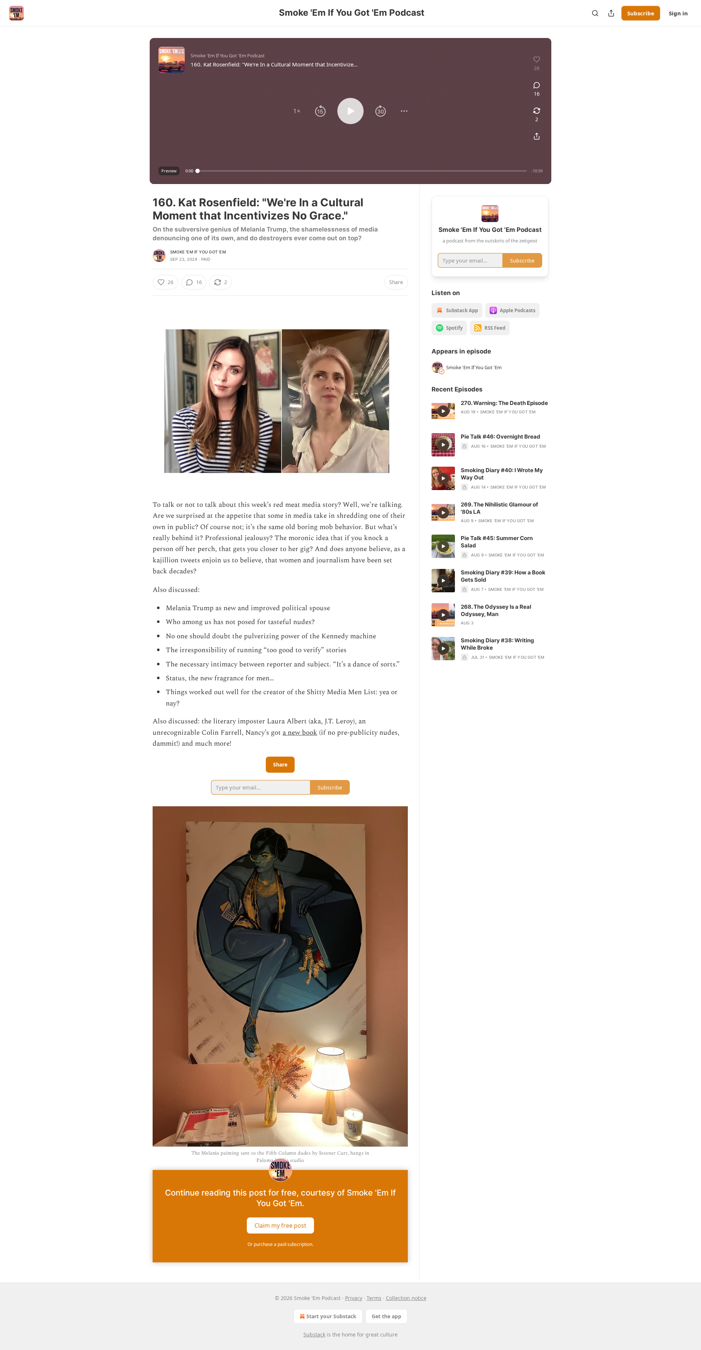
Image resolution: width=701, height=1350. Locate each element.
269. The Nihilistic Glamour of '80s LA (499, 508)
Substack (314, 1334)
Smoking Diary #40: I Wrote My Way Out (502, 474)
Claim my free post (280, 1225)
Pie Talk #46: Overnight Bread (500, 436)
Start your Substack (331, 1316)
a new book (300, 732)
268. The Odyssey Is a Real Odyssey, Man (496, 610)
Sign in (678, 13)
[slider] (362, 171)
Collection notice (406, 1297)
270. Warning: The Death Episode (504, 402)
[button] (297, 111)
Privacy (353, 1297)
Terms (374, 1297)
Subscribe (640, 13)
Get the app (386, 1316)
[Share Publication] (611, 13)
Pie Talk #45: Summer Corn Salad (497, 542)
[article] (490, 411)
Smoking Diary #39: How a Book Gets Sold (503, 576)
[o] (443, 411)
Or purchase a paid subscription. (280, 1244)
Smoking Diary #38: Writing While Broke (497, 644)
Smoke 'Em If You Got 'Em (198, 252)
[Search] (595, 13)
